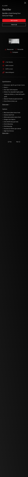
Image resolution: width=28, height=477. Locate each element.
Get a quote (14, 20)
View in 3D (14, 24)
